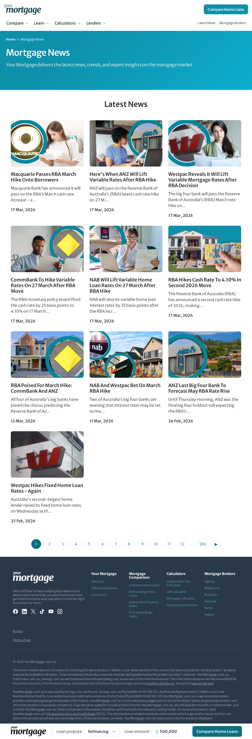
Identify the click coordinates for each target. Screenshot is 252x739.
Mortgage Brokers (232, 23)
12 (182, 544)
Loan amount (137, 731)
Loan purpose (69, 731)
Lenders (93, 23)
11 (169, 544)
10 (156, 544)
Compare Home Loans (226, 9)
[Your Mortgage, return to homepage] (22, 9)
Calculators (65, 23)
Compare (15, 23)
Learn (39, 23)
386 (202, 544)
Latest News (206, 23)
